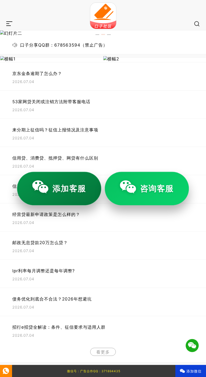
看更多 (103, 352)
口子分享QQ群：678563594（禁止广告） (64, 45)
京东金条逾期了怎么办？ (37, 73)
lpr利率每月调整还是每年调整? (43, 270)
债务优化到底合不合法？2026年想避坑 (52, 298)
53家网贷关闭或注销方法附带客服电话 (51, 101)
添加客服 (69, 188)
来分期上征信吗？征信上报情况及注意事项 (55, 129)
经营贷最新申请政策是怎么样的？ (46, 214)
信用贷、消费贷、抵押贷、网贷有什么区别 (55, 158)
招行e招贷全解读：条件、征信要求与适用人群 (59, 327)
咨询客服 (157, 188)
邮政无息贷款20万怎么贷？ (40, 242)
